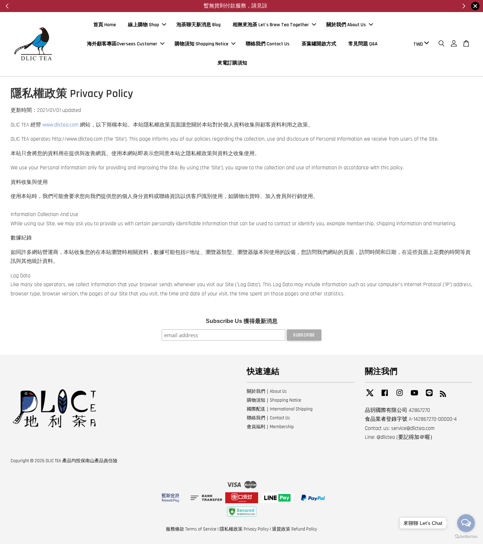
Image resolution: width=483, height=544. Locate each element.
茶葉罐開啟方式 (319, 43)
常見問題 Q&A (363, 43)
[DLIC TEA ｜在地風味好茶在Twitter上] (370, 396)
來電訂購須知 (232, 63)
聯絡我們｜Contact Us (268, 418)
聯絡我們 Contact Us (268, 43)
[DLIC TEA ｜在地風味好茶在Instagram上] (400, 396)
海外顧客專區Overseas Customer (122, 43)
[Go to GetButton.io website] (466, 536)
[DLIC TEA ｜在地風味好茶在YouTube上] (414, 396)
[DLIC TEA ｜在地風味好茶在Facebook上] (385, 396)
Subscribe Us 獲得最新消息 (242, 321)
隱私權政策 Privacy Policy (244, 529)
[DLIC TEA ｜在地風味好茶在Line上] (429, 396)
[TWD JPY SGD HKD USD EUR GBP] (420, 44)
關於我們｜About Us (267, 391)
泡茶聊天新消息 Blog (198, 25)
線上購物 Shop (143, 25)
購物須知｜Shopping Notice (274, 400)
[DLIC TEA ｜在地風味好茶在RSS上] (443, 395)
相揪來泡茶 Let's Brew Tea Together (271, 25)
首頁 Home (104, 25)
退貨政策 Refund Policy (294, 529)
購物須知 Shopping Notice (201, 43)
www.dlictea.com (60, 124)
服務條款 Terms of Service (191, 529)
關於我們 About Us (346, 25)
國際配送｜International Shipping (280, 409)
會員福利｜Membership (270, 427)
